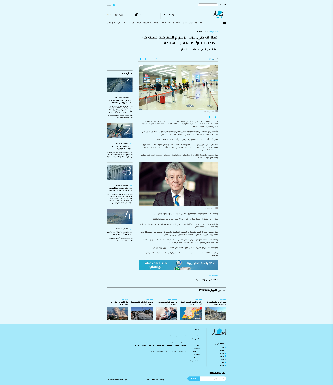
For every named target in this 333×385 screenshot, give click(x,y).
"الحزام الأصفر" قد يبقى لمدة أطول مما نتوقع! (191, 303)
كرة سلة (177, 345)
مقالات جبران (167, 342)
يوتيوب (222, 353)
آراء (177, 342)
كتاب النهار (223, 299)
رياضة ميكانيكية (160, 345)
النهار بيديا (111, 22)
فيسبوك (222, 350)
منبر (173, 342)
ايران (191, 22)
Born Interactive (111, 379)
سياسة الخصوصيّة (195, 361)
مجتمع (178, 336)
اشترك (109, 14)
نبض (222, 359)
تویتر (222, 347)
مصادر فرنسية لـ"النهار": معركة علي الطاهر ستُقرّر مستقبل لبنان (120, 233)
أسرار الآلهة (171, 336)
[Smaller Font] (215, 117)
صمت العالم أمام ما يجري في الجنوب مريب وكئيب (216, 303)
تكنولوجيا (147, 22)
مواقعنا (169, 14)
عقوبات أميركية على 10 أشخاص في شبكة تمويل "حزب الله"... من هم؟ (120, 189)
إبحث (221, 4)
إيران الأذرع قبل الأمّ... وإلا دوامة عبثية (119, 303)
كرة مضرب (169, 345)
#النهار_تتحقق (123, 22)
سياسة (184, 336)
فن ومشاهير (182, 351)
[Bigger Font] (210, 117)
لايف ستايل (136, 22)
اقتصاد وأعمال (174, 22)
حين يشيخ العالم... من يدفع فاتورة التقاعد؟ (167, 303)
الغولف (144, 345)
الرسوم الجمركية (202, 279)
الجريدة (109, 4)
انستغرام (221, 356)
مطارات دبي (213, 279)
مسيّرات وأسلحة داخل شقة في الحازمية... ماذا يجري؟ (122, 147)
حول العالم (151, 351)
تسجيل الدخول (120, 14)
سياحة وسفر (160, 351)
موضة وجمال (173, 351)
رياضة (156, 22)
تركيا (131, 97)
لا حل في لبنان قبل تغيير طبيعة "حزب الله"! (142, 303)
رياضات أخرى (137, 345)
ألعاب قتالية (151, 345)
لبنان (185, 22)
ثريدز (222, 362)
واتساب (222, 365)
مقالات (163, 22)
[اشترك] (178, 265)
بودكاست (142, 15)
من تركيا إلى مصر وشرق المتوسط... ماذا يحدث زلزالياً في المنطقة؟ (120, 101)
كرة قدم (183, 345)
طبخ (167, 351)
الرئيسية (198, 22)
